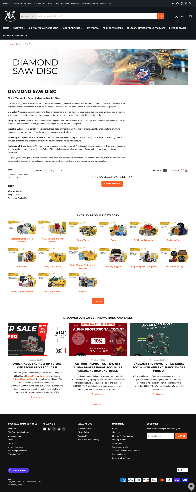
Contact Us (59, 3)
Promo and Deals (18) (17, 198)
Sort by (39, 170)
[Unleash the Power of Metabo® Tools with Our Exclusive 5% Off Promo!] (159, 339)
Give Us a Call (105, 3)
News (50, 3)
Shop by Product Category (43, 28)
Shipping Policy (83, 436)
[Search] (160, 16)
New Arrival (92, 28)
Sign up (181, 435)
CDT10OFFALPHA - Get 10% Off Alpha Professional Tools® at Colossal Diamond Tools (98, 367)
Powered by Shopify (15, 485)
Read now (36, 397)
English (181, 470)
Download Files (39, 3)
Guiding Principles (72, 3)
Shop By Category (15, 191)
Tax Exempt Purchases (89, 3)
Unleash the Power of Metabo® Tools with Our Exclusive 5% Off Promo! (159, 367)
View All (98, 301)
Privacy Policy (83, 432)
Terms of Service (84, 428)
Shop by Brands (14, 194)
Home (6, 28)
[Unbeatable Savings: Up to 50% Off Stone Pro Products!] (37, 339)
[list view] (186, 170)
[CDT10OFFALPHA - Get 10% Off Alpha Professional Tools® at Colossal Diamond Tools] (98, 339)
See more (96, 404)
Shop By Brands (72, 28)
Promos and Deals (113, 28)
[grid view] (182, 170)
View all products (112, 183)
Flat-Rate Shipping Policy (22, 3)
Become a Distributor (15, 36)
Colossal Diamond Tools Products (146, 28)
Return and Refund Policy (88, 439)
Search (10, 479)
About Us (6, 3)
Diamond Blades (178, 28)
